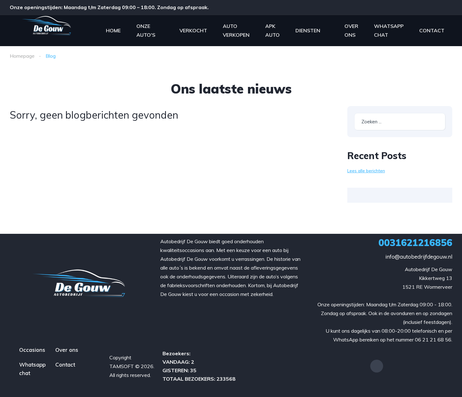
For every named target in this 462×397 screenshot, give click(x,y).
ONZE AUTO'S (145, 30)
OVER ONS (351, 30)
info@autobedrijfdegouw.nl (418, 256)
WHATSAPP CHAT (389, 30)
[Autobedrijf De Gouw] (46, 30)
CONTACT (431, 30)
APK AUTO (272, 30)
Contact (65, 364)
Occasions (32, 349)
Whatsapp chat (32, 368)
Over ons (66, 349)
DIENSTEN (307, 30)
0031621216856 (415, 243)
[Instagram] (376, 366)
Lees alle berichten (366, 171)
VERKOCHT (193, 30)
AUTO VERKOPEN (236, 30)
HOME (113, 30)
